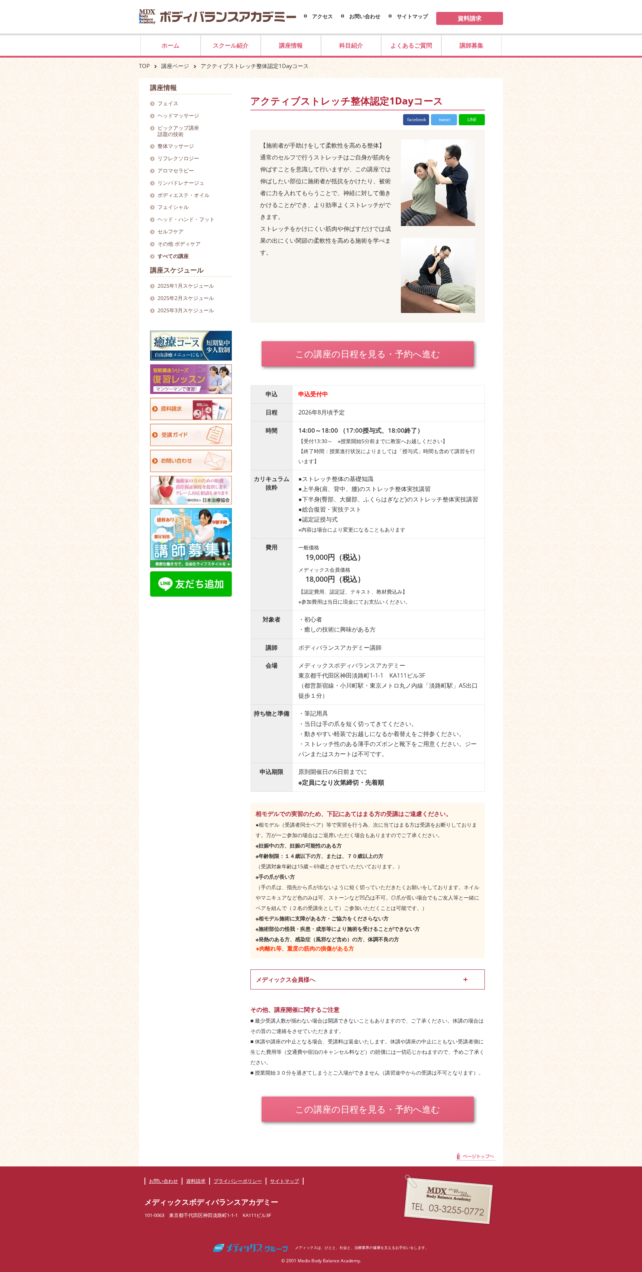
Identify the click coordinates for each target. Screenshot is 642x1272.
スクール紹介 (231, 45)
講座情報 (291, 45)
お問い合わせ (364, 16)
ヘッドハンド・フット (186, 219)
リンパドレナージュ (181, 182)
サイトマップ (412, 16)
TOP (144, 66)
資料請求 (470, 18)
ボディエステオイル (184, 194)
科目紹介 (351, 45)
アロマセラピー (176, 170)
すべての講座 (173, 255)
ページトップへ (476, 1158)
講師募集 (471, 45)
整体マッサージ (176, 145)
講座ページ (175, 66)
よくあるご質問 (411, 45)
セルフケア (171, 231)
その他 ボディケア (179, 243)
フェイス (168, 103)
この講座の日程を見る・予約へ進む (367, 354)
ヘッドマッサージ (178, 115)
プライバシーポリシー (238, 1181)
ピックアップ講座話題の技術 (178, 131)
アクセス (322, 16)
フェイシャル (173, 206)
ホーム (170, 45)
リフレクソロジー (178, 158)
